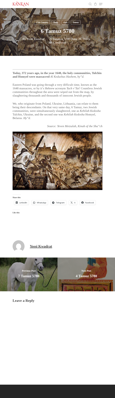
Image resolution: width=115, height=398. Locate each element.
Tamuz (76, 22)
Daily (55, 22)
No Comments (57, 42)
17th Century (42, 22)
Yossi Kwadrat (35, 39)
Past (65, 22)
